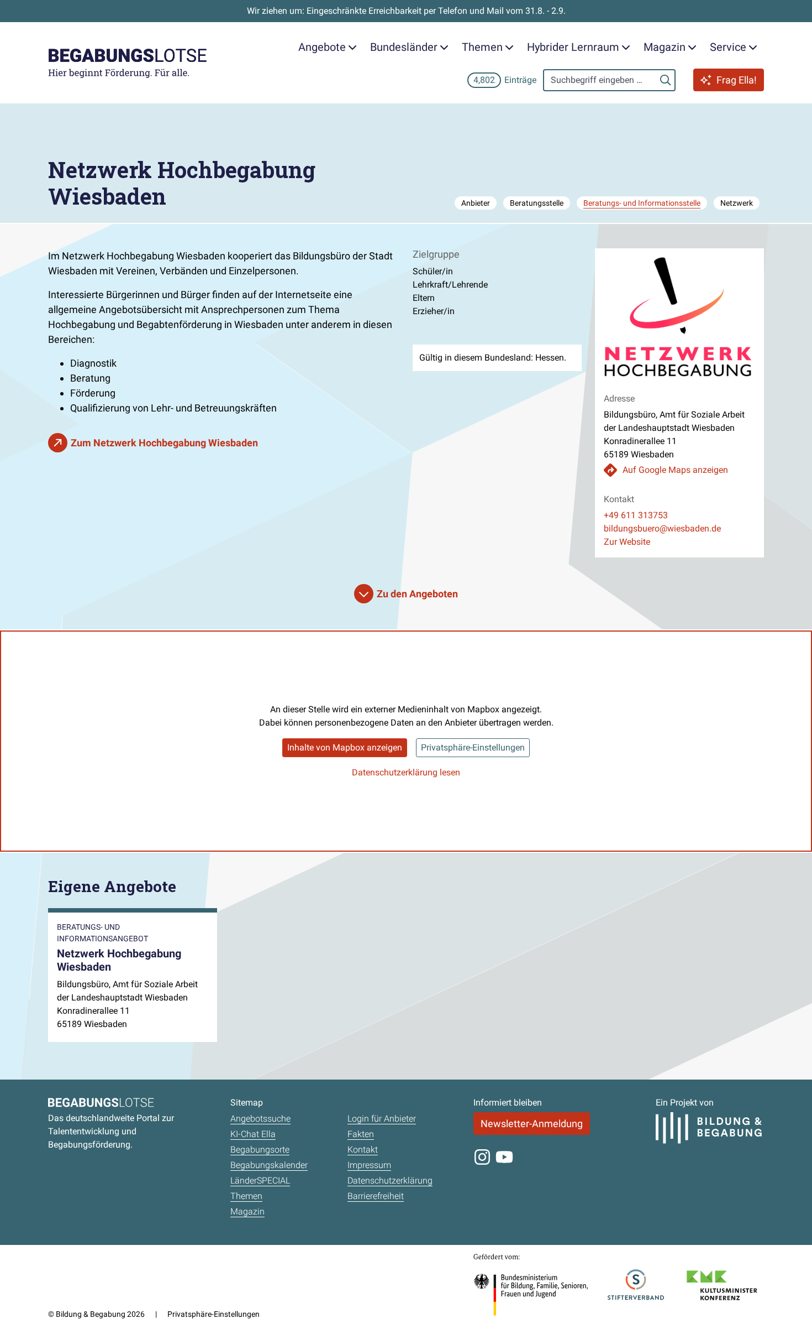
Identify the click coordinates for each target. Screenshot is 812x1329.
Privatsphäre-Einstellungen (473, 747)
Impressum (369, 1165)
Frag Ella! (736, 80)
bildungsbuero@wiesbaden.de (662, 528)
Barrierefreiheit (375, 1196)
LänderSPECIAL (260, 1180)
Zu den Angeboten (417, 594)
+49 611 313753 (636, 515)
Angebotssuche (260, 1118)
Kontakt (362, 1149)
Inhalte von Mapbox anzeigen (344, 747)
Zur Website (627, 541)
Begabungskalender (269, 1165)
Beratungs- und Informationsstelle (641, 203)
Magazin (247, 1211)
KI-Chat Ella (253, 1134)
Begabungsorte (259, 1149)
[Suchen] (666, 80)
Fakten (360, 1134)
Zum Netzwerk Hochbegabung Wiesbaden (164, 443)
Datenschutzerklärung (390, 1180)
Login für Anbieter (381, 1118)
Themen (246, 1196)
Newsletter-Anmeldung (532, 1123)
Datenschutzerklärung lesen (406, 772)
